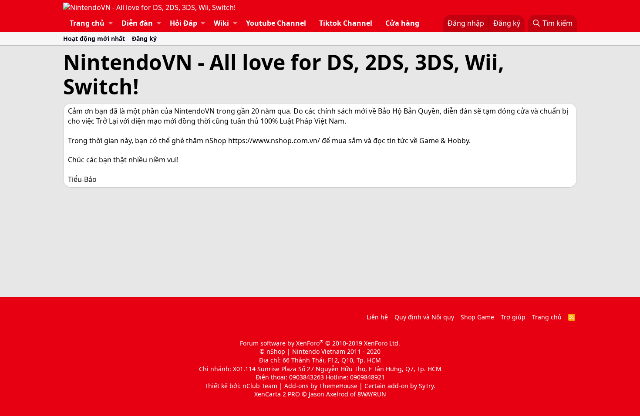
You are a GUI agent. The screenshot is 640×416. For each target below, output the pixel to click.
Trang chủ (87, 23)
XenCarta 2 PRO (277, 394)
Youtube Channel (276, 23)
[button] (110, 23)
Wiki (221, 23)
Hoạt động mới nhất (94, 38)
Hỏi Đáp (183, 23)
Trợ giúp (513, 317)
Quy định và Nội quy (424, 317)
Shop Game (477, 317)
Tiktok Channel (345, 23)
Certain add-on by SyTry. (399, 386)
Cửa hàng (402, 23)
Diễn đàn (137, 23)
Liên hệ (377, 317)
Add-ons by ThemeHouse (320, 386)
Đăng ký (144, 38)
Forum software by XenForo (320, 343)
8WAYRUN (371, 394)
